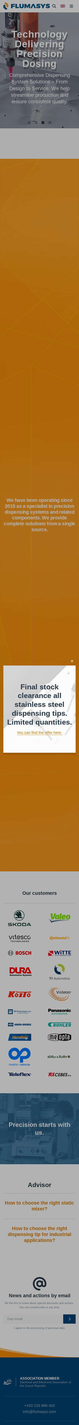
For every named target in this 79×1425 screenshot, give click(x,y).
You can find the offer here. (39, 733)
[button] (72, 661)
